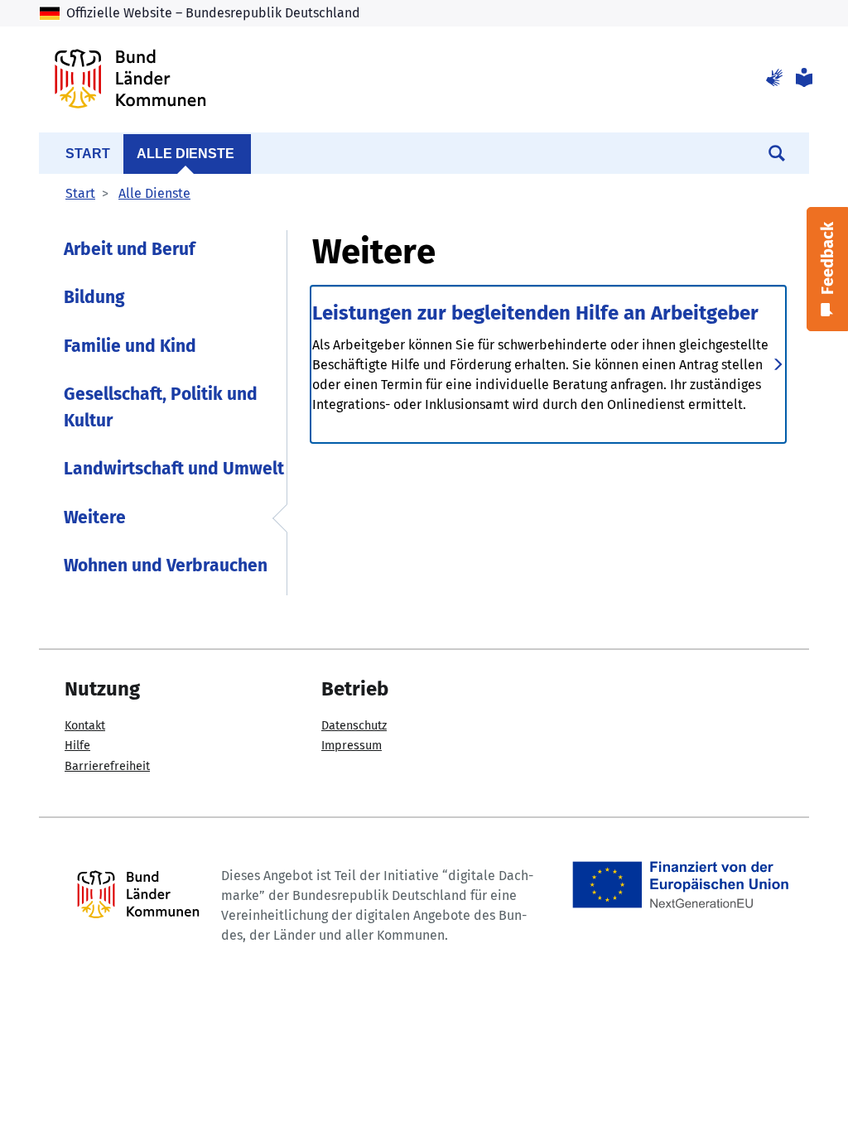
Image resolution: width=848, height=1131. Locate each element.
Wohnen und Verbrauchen (165, 565)
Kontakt (85, 726)
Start (87, 154)
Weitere (95, 517)
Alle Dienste (185, 154)
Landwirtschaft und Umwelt (174, 468)
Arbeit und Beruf (129, 249)
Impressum (351, 746)
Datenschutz (354, 726)
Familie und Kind (130, 346)
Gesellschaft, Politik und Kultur (161, 407)
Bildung (94, 297)
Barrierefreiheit (107, 766)
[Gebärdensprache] (774, 79)
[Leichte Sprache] (802, 79)
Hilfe (77, 746)
